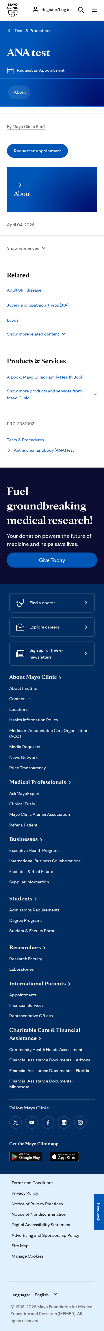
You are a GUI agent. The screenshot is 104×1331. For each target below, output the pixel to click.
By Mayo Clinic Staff (26, 126)
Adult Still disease (24, 290)
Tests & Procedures (32, 30)
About (20, 92)
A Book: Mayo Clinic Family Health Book (45, 377)
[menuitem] (19, 92)
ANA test (28, 52)
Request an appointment (37, 150)
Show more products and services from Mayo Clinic (44, 394)
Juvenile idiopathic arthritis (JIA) (37, 305)
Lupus (12, 320)
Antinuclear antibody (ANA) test (44, 450)
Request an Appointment (40, 70)
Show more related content (33, 334)
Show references (23, 248)
